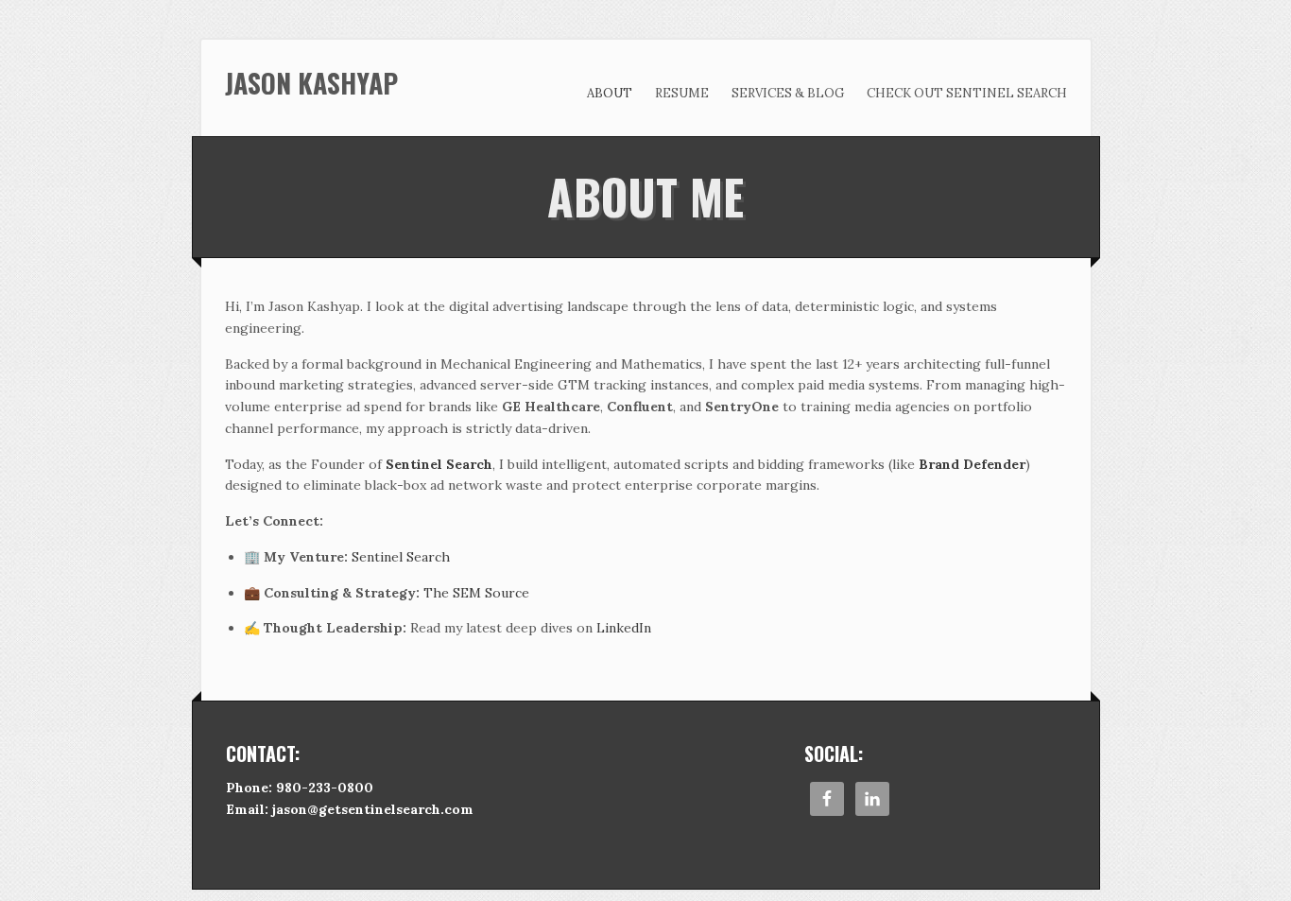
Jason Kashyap (311, 82)
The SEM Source (476, 592)
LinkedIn (623, 627)
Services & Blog (788, 93)
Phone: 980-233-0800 (299, 787)
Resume (682, 93)
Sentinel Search (401, 556)
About (609, 93)
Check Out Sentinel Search (967, 93)
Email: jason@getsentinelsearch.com (349, 809)
